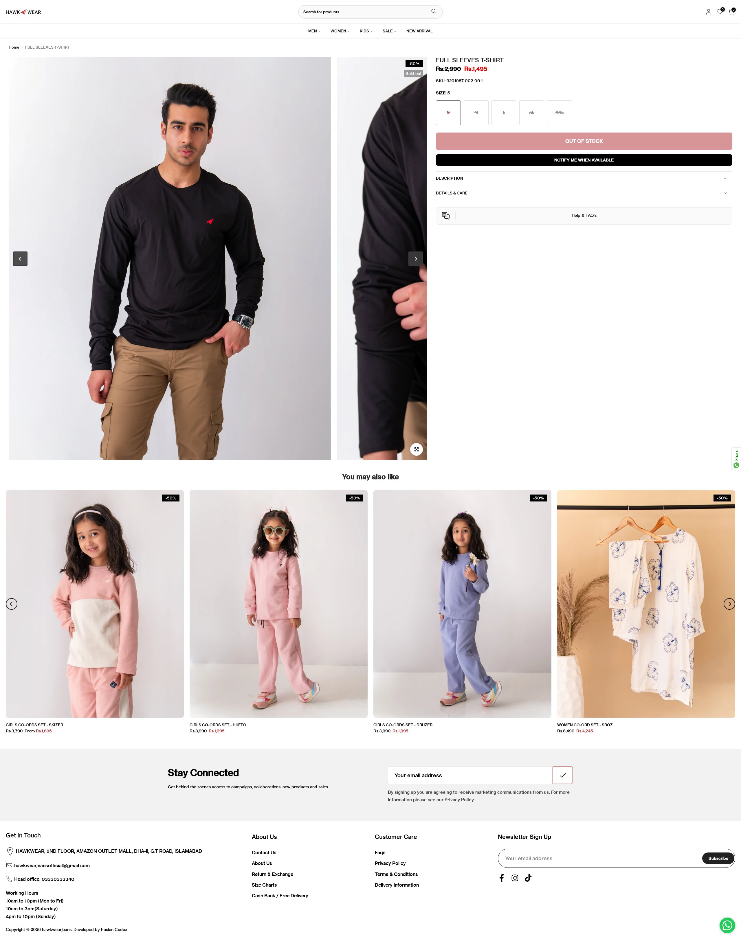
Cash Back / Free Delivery (280, 895)
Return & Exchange (272, 874)
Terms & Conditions (396, 874)
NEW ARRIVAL (419, 31)
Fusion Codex (114, 929)
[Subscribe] (563, 775)
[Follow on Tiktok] (528, 878)
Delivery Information (397, 885)
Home (14, 47)
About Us (262, 863)
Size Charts (264, 885)
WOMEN (338, 31)
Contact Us (264, 852)
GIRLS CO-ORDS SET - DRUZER (402, 724)
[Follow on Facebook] (501, 878)
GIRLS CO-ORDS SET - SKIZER (34, 724)
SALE (388, 31)
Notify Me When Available (584, 159)
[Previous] (20, 258)
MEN (312, 31)
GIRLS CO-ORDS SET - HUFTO (218, 724)
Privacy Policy (390, 863)
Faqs (380, 852)
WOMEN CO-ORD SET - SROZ (585, 724)
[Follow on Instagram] (515, 878)
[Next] (415, 258)
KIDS (364, 31)
